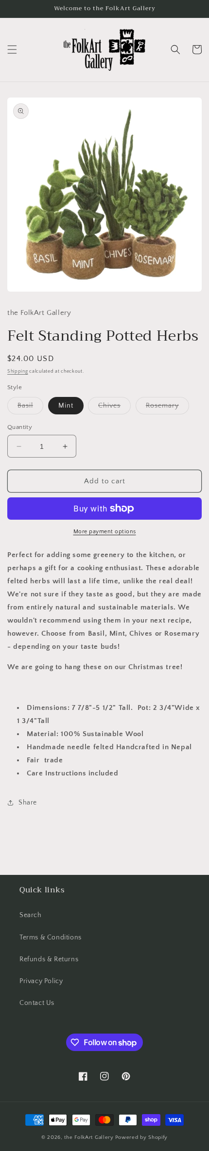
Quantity (19, 427)
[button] (12, 49)
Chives (114, 407)
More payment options (104, 531)
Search (30, 915)
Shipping (17, 371)
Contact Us (36, 1003)
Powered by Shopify (141, 1137)
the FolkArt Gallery (88, 1137)
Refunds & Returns (48, 959)
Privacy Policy (41, 981)
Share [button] (27, 802)
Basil (30, 407)
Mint (65, 406)
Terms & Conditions (50, 937)
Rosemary (167, 407)
